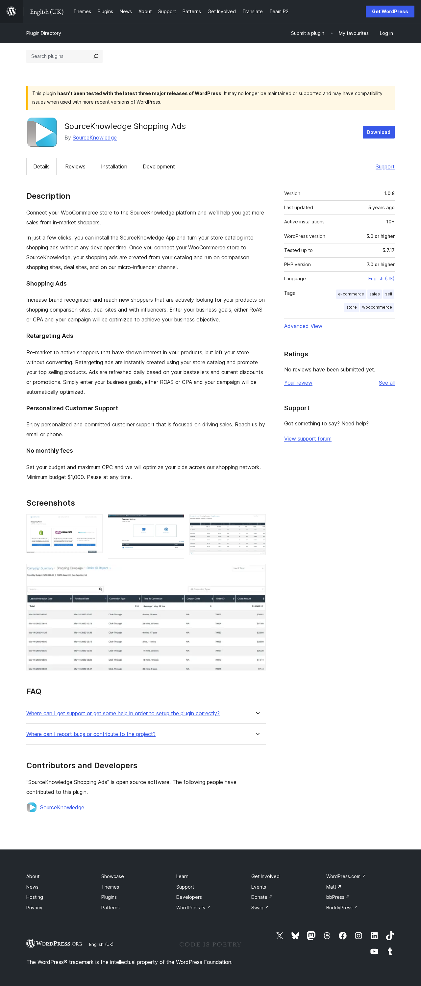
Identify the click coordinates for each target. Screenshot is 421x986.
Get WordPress (390, 11)
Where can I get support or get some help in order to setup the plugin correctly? (123, 713)
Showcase (112, 876)
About (32, 876)
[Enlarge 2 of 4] (175, 523)
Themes (110, 887)
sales (374, 293)
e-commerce (351, 293)
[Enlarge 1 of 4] (93, 523)
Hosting (34, 897)
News (32, 887)
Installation (114, 166)
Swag (260, 907)
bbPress (338, 897)
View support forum (308, 438)
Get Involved (265, 876)
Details (41, 166)
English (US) (381, 278)
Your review (298, 382)
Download (378, 132)
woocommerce (377, 307)
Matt (334, 887)
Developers (189, 897)
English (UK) (101, 944)
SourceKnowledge (95, 137)
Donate (262, 897)
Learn (182, 876)
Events (258, 887)
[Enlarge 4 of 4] (257, 572)
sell (388, 293)
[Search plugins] (96, 56)
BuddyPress (342, 907)
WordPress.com (346, 876)
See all (387, 382)
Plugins (109, 897)
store (351, 307)
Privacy (34, 907)
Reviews (75, 166)
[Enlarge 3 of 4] (257, 523)
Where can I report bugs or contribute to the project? (91, 734)
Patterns (110, 907)
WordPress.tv (193, 907)
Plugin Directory (43, 33)
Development (159, 166)
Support (385, 166)
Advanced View (303, 326)
